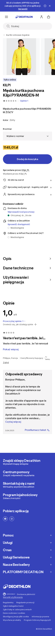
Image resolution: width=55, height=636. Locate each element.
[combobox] (27, 136)
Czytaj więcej (13, 421)
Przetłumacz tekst (35, 429)
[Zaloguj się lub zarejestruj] (41, 16)
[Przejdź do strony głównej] (24, 17)
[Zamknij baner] (49, 6)
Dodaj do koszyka (27, 159)
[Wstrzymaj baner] (45, 6)
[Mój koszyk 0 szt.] (48, 16)
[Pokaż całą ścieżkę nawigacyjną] (4, 35)
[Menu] (6, 16)
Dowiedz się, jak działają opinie (18, 324)
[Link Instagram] (11, 518)
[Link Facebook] (5, 518)
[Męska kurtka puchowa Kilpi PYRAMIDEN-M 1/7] (21, 56)
